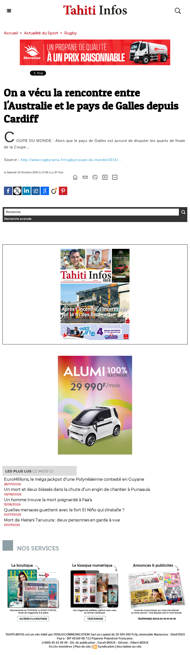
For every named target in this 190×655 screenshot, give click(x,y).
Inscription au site (129, 646)
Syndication (106, 646)
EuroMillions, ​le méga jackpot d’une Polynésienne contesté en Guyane (74, 479)
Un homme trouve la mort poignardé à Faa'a (48, 500)
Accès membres (60, 646)
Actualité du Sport (41, 33)
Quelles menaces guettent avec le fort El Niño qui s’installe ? (64, 510)
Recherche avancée (17, 218)
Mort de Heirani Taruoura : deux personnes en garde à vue (62, 520)
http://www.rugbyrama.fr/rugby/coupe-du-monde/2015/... (71, 160)
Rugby (70, 33)
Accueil (11, 33)
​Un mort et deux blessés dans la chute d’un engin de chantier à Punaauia (77, 489)
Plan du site (82, 646)
